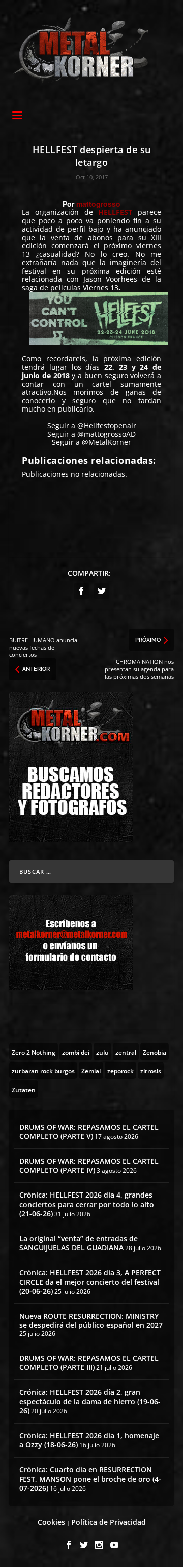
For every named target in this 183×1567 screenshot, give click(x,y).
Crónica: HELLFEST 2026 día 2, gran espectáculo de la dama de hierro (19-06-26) (90, 1401)
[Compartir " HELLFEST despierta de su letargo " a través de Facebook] (81, 591)
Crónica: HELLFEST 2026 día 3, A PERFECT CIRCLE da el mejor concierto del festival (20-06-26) (90, 1281)
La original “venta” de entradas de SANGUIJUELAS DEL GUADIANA (78, 1243)
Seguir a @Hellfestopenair (91, 425)
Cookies (51, 1522)
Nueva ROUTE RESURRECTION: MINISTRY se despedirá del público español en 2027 (91, 1320)
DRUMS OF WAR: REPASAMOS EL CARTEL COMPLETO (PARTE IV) (89, 1165)
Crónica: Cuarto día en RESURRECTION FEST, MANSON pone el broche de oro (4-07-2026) (90, 1479)
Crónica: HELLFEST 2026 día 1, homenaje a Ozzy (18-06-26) (89, 1440)
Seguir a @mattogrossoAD (91, 434)
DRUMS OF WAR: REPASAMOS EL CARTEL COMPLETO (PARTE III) (89, 1362)
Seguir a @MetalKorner (91, 442)
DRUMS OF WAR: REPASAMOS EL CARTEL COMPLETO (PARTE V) (89, 1131)
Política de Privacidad (108, 1522)
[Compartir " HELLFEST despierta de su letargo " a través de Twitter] (102, 591)
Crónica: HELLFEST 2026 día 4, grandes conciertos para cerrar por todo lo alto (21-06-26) (86, 1204)
